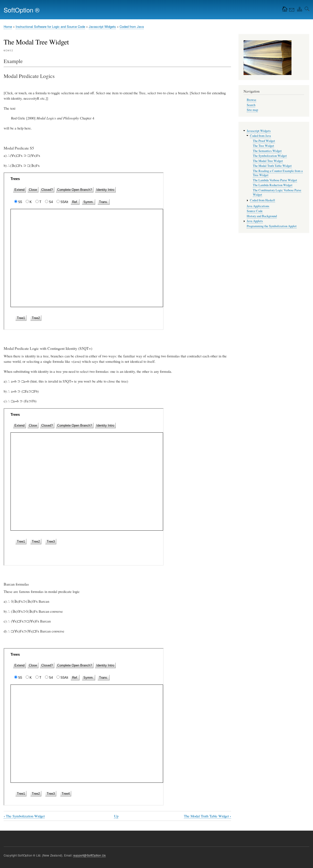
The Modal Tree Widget (268, 161)
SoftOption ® (22, 9)
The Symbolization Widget (24, 816)
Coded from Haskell (262, 200)
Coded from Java (132, 26)
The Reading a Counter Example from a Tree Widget (278, 173)
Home (8, 26)
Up (116, 816)
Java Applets (255, 221)
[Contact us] (291, 10)
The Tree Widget (263, 146)
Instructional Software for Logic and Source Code (50, 26)
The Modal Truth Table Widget (207, 816)
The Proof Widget (264, 141)
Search (251, 105)
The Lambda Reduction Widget (272, 185)
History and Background (262, 216)
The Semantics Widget (267, 151)
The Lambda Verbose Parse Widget (275, 180)
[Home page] (284, 10)
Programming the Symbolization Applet (272, 226)
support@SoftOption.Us (89, 855)
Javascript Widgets (102, 26)
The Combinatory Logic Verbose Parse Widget (277, 192)
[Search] (306, 10)
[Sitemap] (298, 10)
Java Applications (258, 206)
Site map (252, 110)
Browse (251, 100)
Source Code (255, 211)
